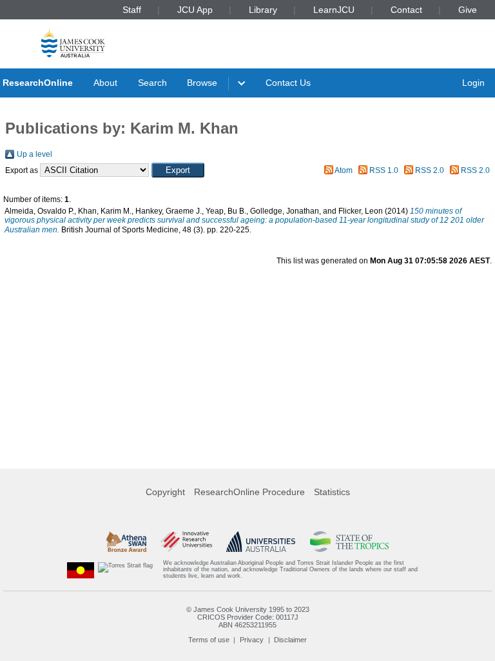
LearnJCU (333, 10)
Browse (202, 82)
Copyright (165, 492)
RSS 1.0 (383, 170)
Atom (344, 170)
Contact (406, 10)
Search (152, 82)
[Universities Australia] (260, 541)
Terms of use (208, 640)
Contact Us (288, 82)
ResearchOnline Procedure (249, 492)
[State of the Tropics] (349, 541)
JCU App (195, 10)
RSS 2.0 (429, 170)
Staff (131, 10)
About (105, 82)
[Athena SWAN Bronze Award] (126, 541)
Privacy (252, 640)
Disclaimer (290, 640)
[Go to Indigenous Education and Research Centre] (80, 570)
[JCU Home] (73, 42)
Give (467, 10)
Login (473, 82)
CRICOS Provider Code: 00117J (247, 617)
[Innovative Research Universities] (185, 541)
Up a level (34, 154)
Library (263, 10)
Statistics (332, 492)
